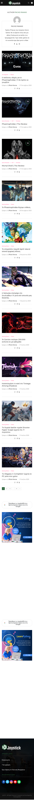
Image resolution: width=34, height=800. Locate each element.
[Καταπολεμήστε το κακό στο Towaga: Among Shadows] (17, 367)
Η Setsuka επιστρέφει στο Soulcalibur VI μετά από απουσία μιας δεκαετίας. (17, 295)
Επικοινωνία (6, 760)
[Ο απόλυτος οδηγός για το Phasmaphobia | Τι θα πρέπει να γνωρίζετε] (17, 61)
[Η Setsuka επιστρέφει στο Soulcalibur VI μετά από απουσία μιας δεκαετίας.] (17, 276)
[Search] (29, 3)
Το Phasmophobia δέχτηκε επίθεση (16, 207)
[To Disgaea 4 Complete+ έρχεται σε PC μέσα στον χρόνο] (17, 457)
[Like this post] (14, 88)
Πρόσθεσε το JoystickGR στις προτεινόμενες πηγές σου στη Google (17, 623)
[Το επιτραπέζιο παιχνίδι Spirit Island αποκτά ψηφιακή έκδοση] (17, 232)
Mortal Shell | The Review (13, 166)
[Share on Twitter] (19, 88)
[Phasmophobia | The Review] (17, 107)
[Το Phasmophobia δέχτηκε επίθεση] (17, 191)
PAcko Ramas (17, 26)
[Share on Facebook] (17, 88)
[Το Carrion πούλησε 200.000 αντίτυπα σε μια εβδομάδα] (17, 323)
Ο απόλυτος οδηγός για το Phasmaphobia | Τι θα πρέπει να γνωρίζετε (15, 80)
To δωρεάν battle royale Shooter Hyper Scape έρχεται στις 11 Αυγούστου (16, 430)
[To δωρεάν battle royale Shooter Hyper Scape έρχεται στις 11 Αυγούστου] (17, 411)
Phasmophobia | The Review (14, 124)
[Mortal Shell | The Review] (17, 149)
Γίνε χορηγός (6, 765)
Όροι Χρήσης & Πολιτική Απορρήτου (13, 770)
